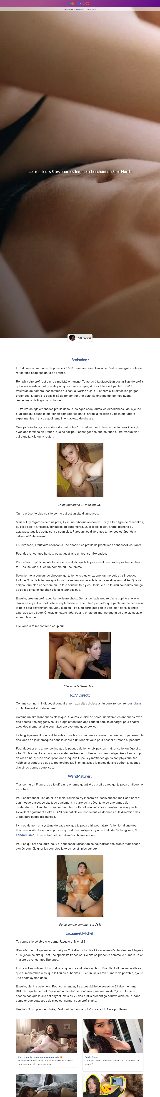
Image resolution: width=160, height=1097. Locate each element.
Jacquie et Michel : (80, 933)
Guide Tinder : (92, 1057)
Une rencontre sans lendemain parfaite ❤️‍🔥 (40, 1057)
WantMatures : (80, 776)
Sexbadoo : (80, 359)
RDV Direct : (80, 695)
